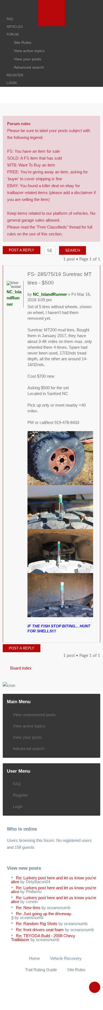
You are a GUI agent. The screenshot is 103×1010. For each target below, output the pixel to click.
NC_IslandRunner (50, 294)
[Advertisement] (52, 110)
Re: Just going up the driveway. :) (41, 915)
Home (34, 958)
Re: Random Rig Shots (36, 923)
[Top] (90, 637)
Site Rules (76, 969)
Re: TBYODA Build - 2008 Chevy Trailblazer (43, 937)
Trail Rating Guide (41, 969)
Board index (21, 668)
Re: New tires (28, 907)
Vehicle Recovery (66, 958)
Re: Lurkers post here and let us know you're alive (53, 879)
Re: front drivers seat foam (40, 929)
